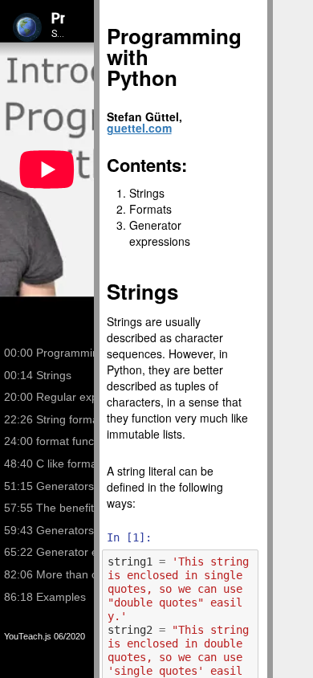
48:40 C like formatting (51, 463)
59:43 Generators (49, 530)
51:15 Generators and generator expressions (51, 486)
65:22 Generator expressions (51, 551)
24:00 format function (51, 441)
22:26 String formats (51, 419)
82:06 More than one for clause (51, 574)
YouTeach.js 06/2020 (44, 636)
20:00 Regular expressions (51, 396)
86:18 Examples (45, 596)
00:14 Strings (37, 375)
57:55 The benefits (51, 507)
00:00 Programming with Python (51, 352)
